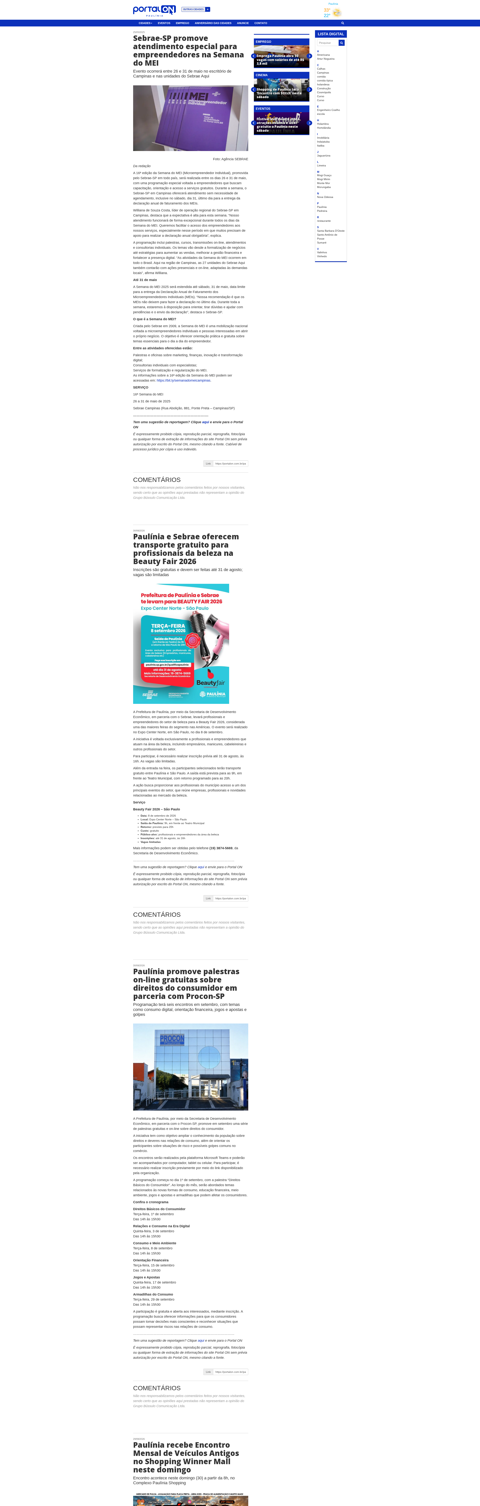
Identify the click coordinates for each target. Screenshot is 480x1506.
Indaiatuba (323, 141)
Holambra (323, 123)
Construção (324, 88)
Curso (320, 96)
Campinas (323, 72)
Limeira (321, 165)
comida (321, 76)
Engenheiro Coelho (328, 109)
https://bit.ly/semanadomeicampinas (183, 380)
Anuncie (243, 23)
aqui (206, 422)
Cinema (262, 75)
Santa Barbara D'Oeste (331, 230)
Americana (323, 54)
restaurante (324, 220)
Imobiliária (323, 137)
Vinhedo (322, 256)
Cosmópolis (324, 92)
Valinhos (322, 252)
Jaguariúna (323, 155)
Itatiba (320, 145)
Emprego (182, 23)
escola (321, 113)
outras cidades (195, 9)
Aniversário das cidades (213, 23)
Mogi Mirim (323, 179)
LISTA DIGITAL (331, 34)
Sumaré (321, 242)
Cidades (144, 23)
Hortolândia (324, 127)
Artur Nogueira (325, 58)
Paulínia (322, 206)
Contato (260, 23)
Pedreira (322, 210)
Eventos (164, 23)
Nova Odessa (325, 196)
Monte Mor (323, 183)
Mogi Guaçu (324, 175)
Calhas (321, 68)
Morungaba (324, 187)
